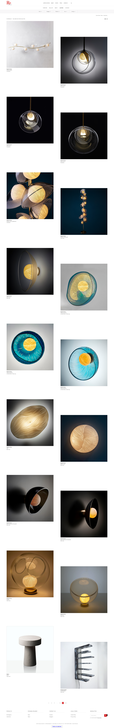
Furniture (45, 7)
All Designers (9, 714)
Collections (9, 716)
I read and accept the (96, 717)
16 (65, 702)
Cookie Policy (73, 714)
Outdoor (67, 7)
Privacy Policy (73, 716)
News (29, 714)
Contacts (51, 714)
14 (60, 702)
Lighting (61, 7)
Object (56, 7)
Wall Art (51, 7)
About (29, 716)
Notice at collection (57, 726)
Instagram (51, 716)
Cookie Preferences (75, 723)
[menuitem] (46, 3)
